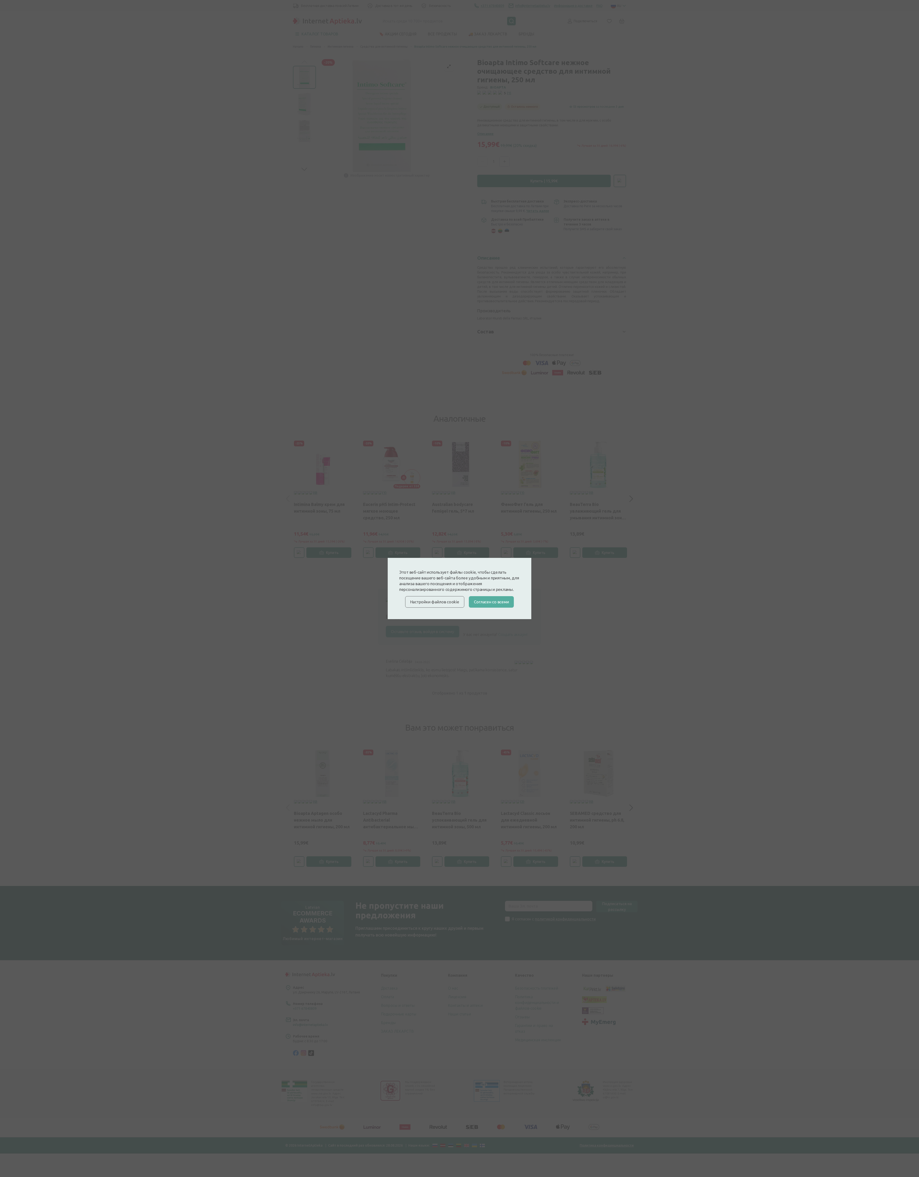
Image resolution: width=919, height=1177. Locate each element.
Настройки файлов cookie (434, 602)
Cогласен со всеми (491, 602)
